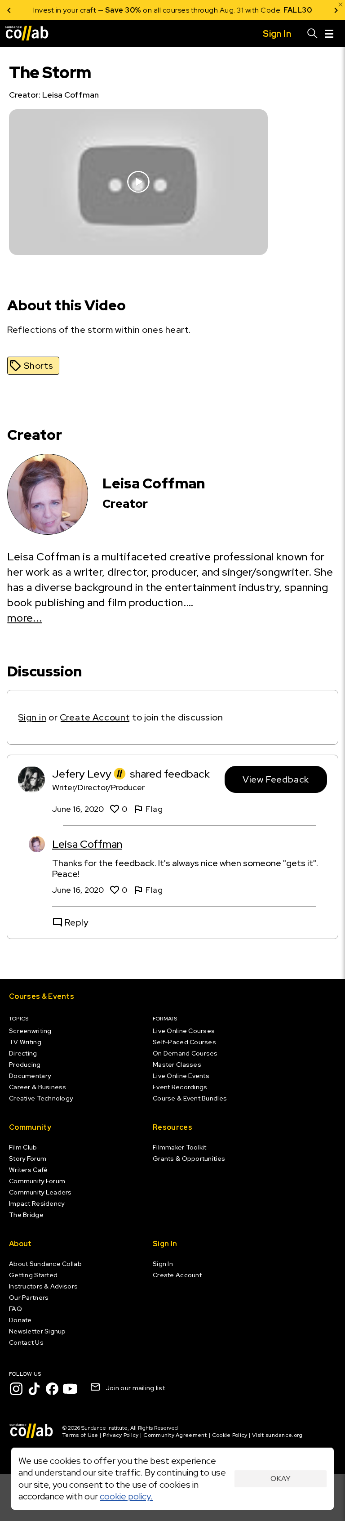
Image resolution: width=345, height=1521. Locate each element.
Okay (280, 1478)
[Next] (336, 10)
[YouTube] (70, 1389)
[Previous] (9, 10)
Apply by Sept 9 (280, 10)
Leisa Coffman (87, 844)
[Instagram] (16, 1389)
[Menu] (329, 33)
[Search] (312, 33)
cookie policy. (126, 1496)
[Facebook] (52, 1389)
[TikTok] (34, 1389)
